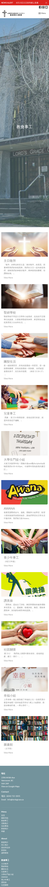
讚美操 (4, 882)
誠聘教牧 (4, 853)
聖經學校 (4, 866)
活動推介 (4, 823)
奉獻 (3, 831)
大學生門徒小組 (7, 874)
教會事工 (4, 820)
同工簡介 (4, 845)
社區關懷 (4, 885)
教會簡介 (4, 828)
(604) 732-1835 (13, 796)
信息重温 (4, 826)
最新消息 (4, 818)
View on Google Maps (10, 786)
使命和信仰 (5, 847)
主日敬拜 (4, 864)
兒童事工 (4, 872)
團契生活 (4, 869)
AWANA (4, 877)
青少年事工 (5, 880)
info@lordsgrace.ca (15, 799)
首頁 (3, 815)
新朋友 (4, 850)
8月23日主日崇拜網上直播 (27, 3)
